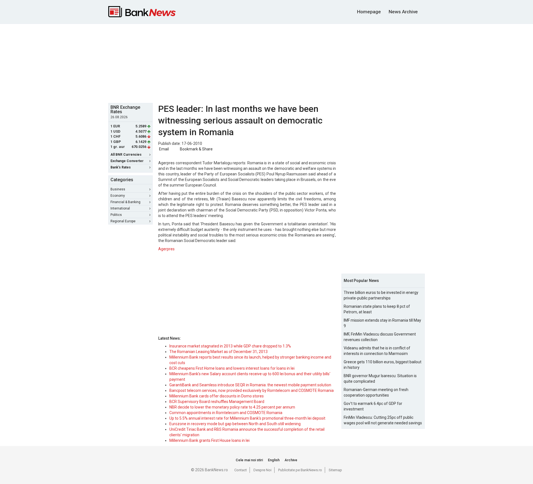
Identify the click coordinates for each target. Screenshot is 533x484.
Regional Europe (122, 221)
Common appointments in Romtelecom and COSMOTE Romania (225, 412)
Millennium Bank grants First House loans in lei (209, 440)
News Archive (403, 11)
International (120, 208)
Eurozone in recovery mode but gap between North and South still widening (235, 424)
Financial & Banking (125, 202)
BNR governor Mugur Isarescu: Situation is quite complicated (380, 379)
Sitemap (335, 470)
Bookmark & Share (196, 149)
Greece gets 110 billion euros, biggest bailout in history (382, 365)
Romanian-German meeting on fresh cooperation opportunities (376, 392)
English (274, 460)
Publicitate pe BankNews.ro (300, 470)
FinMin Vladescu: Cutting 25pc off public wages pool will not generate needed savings (383, 420)
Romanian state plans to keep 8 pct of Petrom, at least (377, 309)
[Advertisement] (266, 62)
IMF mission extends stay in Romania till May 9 (382, 323)
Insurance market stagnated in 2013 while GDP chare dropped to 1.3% (230, 346)
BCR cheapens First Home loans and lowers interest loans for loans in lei (232, 368)
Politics (116, 215)
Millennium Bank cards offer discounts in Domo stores (216, 396)
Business (117, 189)
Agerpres (166, 249)
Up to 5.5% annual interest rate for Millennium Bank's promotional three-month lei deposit (247, 418)
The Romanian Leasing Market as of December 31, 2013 (218, 351)
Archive (291, 460)
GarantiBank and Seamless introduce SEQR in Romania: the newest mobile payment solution (250, 385)
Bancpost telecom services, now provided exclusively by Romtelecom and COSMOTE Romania (251, 390)
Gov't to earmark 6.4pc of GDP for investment (373, 406)
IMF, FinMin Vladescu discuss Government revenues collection (380, 337)
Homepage (369, 11)
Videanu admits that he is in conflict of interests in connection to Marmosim (377, 351)
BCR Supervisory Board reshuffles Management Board (216, 401)
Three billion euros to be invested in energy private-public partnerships (381, 295)
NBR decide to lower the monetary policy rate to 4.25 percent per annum (232, 407)
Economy (117, 196)
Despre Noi (262, 470)
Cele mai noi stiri (249, 460)
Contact (240, 470)
